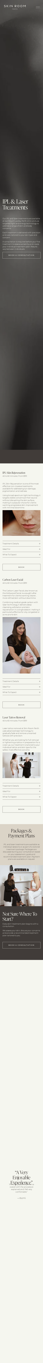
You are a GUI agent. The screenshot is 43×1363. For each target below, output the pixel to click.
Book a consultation (21, 255)
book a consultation (21, 945)
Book (21, 705)
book (21, 567)
